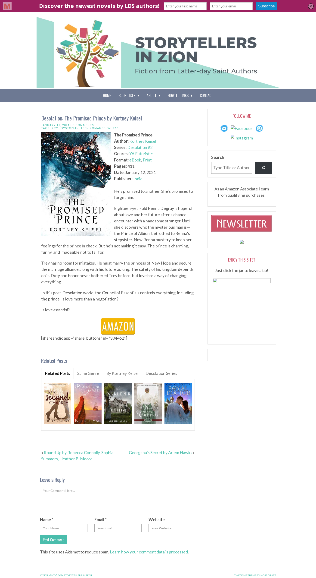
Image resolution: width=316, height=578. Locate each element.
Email (100, 519)
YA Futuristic (141, 153)
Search (217, 157)
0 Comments (83, 124)
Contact (206, 95)
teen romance (93, 127)
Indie (138, 178)
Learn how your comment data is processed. (149, 551)
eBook (135, 159)
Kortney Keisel (142, 141)
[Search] (263, 168)
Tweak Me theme (245, 575)
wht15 (113, 127)
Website (157, 519)
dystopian (70, 127)
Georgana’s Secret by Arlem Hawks (160, 452)
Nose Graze (268, 575)
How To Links (179, 95)
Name (46, 519)
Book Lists (128, 95)
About (152, 95)
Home (107, 95)
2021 (55, 127)
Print (147, 159)
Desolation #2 (139, 147)
